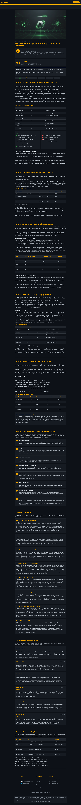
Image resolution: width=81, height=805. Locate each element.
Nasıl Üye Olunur (39, 787)
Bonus (25, 5)
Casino (21, 5)
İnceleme (10, 5)
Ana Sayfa (5, 5)
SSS (29, 5)
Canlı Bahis (16, 5)
